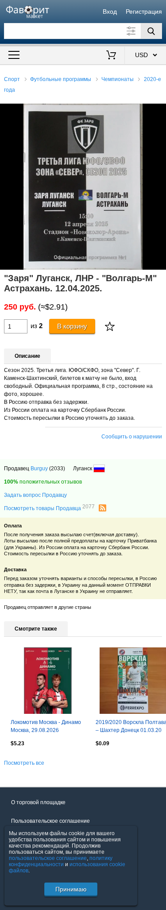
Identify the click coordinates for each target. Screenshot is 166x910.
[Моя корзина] (111, 55)
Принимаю (71, 889)
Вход (110, 11)
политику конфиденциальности (60, 861)
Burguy (39, 468)
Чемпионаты (117, 79)
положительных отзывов (43, 482)
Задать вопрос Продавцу (35, 495)
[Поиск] (151, 31)
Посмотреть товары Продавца (49, 507)
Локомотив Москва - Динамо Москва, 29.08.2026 (46, 726)
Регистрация (144, 11)
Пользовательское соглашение (50, 821)
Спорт (12, 79)
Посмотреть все (24, 763)
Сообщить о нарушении (131, 437)
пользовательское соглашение (48, 858)
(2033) (57, 468)
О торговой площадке (38, 802)
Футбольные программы (60, 79)
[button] (158, 112)
